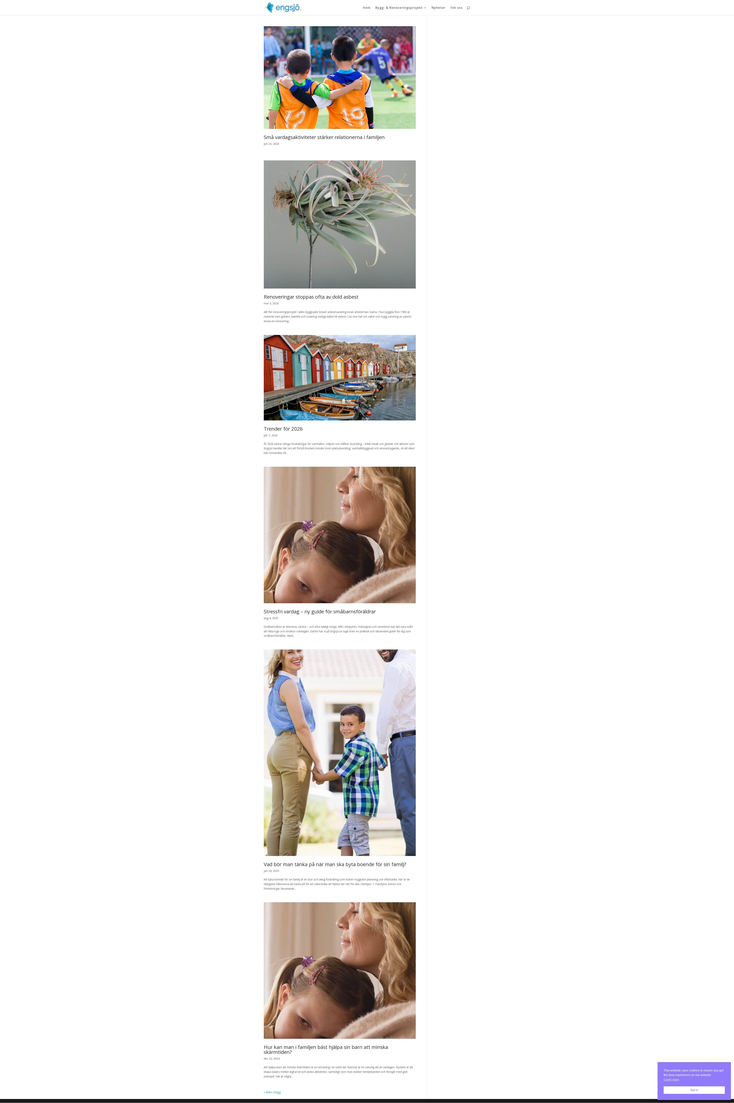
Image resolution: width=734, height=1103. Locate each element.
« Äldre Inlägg (272, 1092)
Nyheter (439, 8)
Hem (366, 8)
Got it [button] (694, 1090)
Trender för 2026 (283, 428)
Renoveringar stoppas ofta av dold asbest (311, 296)
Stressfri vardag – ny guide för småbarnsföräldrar (320, 611)
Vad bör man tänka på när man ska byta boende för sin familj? (335, 864)
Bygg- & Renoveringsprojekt (399, 8)
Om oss (457, 8)
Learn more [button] (671, 1079)
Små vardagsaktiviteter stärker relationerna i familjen (324, 137)
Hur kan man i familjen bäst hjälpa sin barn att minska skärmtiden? (326, 1049)
